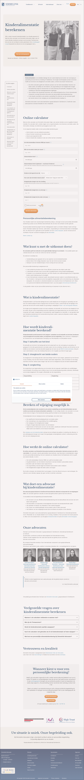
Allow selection (41, 399)
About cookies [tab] (42, 383)
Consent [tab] (22, 383)
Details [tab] (62, 383)
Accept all (61, 399)
